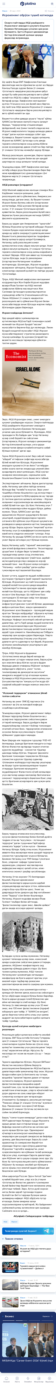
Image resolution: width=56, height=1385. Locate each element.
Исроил (14, 1222)
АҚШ (5, 1222)
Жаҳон (4, 11)
